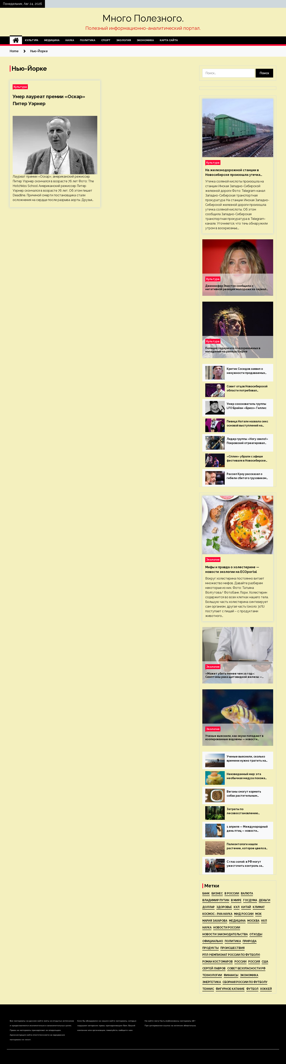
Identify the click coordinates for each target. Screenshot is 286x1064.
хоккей (266, 988)
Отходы (255, 934)
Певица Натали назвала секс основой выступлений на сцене (247, 424)
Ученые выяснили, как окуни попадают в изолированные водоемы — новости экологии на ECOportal (234, 737)
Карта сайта (169, 40)
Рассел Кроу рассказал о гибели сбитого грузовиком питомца (246, 476)
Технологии (212, 975)
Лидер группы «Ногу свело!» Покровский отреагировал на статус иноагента (247, 441)
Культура (31, 40)
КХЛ (237, 907)
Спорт (106, 40)
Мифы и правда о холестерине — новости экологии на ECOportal (232, 569)
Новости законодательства (225, 934)
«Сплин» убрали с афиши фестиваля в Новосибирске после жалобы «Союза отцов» (246, 459)
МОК (258, 913)
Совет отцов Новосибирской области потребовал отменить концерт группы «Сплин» (247, 389)
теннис (208, 988)
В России (232, 893)
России (240, 961)
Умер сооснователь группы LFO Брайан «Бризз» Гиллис (246, 406)
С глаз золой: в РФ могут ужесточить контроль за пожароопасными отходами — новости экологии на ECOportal (247, 864)
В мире (236, 900)
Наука (69, 40)
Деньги (264, 900)
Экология (123, 40)
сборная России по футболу (245, 982)
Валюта (247, 893)
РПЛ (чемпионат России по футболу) (231, 954)
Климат (259, 907)
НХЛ (264, 920)
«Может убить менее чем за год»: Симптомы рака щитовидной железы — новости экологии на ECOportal (233, 675)
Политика (87, 40)
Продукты (210, 947)
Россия (254, 961)
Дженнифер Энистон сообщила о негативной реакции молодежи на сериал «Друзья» (235, 287)
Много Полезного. (143, 18)
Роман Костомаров (217, 961)
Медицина (52, 40)
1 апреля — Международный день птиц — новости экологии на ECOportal (247, 829)
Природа (249, 941)
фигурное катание (230, 988)
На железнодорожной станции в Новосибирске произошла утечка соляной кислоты (232, 172)
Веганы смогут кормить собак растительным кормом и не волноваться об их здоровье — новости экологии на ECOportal (247, 794)
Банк (206, 893)
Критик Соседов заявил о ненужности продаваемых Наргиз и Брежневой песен (246, 371)
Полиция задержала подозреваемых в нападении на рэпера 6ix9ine (232, 350)
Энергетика (211, 982)
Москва (253, 920)
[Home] (16, 40)
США (265, 961)
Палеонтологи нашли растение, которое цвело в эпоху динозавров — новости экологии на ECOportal (247, 846)
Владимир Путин (215, 900)
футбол (252, 988)
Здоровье (224, 907)
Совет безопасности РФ (246, 968)
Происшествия (232, 947)
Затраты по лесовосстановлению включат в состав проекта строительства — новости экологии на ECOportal (245, 811)
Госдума (250, 900)
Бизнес (217, 893)
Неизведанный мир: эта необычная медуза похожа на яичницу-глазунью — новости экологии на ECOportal (246, 776)
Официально (212, 941)
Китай (246, 907)
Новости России (226, 927)
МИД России (244, 913)
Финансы (231, 975)
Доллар (208, 907)
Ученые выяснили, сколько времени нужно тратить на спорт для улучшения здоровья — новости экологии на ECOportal (246, 759)
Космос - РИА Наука (217, 913)
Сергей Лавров (213, 968)
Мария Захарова (214, 920)
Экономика (145, 40)
